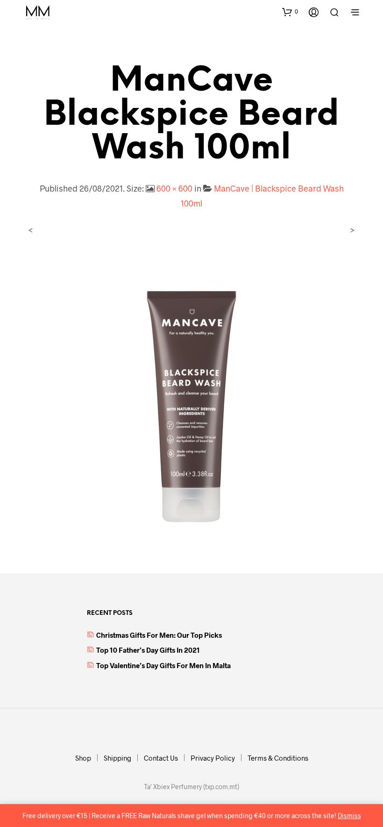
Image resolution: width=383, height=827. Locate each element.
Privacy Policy (213, 758)
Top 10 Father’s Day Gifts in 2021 (148, 650)
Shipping (117, 758)
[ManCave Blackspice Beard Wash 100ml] (191, 394)
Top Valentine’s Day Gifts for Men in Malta (163, 665)
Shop (83, 758)
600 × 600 (174, 188)
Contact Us (161, 758)
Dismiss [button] (349, 816)
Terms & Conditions (278, 758)
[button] (290, 11)
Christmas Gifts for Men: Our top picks (159, 635)
